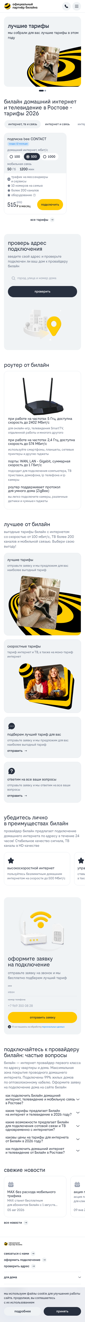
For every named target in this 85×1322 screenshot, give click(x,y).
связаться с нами (16, 1253)
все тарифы (39, 220)
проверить (42, 291)
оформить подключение (22, 1260)
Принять (62, 1311)
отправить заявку (42, 1017)
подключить (50, 204)
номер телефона (17, 999)
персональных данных (53, 1027)
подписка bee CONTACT (26, 139)
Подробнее (22, 1311)
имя (10, 986)
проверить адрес (16, 1266)
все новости (13, 1222)
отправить (15, 751)
